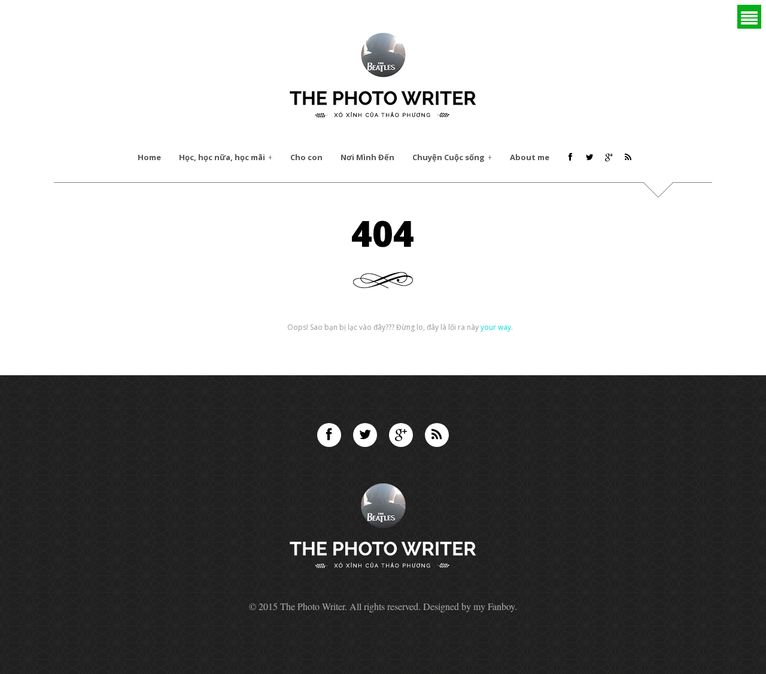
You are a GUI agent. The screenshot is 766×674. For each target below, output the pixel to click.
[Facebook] (329, 435)
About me (529, 157)
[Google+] (401, 435)
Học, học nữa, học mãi (222, 157)
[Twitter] (365, 435)
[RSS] (437, 435)
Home (149, 157)
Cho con (306, 157)
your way (496, 327)
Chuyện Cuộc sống (448, 157)
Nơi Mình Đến (367, 157)
